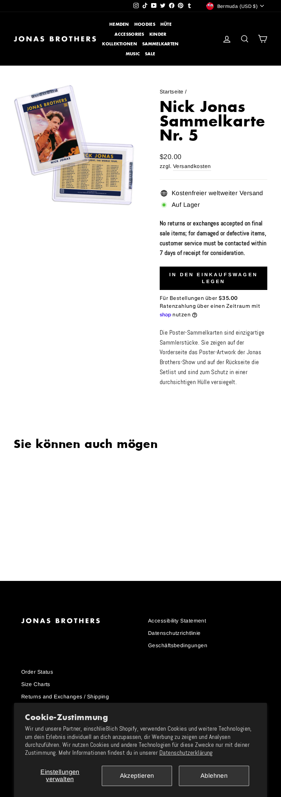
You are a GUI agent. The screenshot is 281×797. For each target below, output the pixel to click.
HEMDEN (119, 24)
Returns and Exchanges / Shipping (65, 696)
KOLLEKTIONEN (119, 43)
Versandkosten (192, 166)
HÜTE (166, 24)
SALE (150, 53)
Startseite (172, 91)
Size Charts (35, 684)
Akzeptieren (137, 775)
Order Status (37, 672)
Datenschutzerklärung (186, 753)
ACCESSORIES (129, 34)
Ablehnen (214, 775)
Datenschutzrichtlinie (174, 633)
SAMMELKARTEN (160, 43)
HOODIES (144, 24)
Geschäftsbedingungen (177, 645)
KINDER (158, 34)
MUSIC (133, 53)
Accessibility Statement (177, 621)
